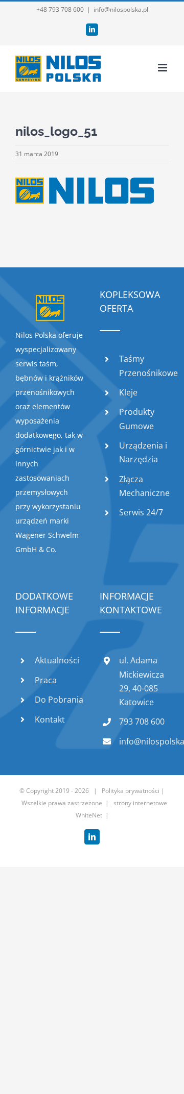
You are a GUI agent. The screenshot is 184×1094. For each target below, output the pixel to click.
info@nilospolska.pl (121, 9)
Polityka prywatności (130, 790)
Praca (46, 680)
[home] (50, 302)
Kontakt (50, 719)
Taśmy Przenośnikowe (144, 365)
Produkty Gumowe (136, 418)
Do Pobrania (59, 699)
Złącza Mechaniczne (144, 486)
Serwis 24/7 (141, 512)
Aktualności (57, 660)
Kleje (128, 392)
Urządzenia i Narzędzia (143, 452)
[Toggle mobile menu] (163, 67)
